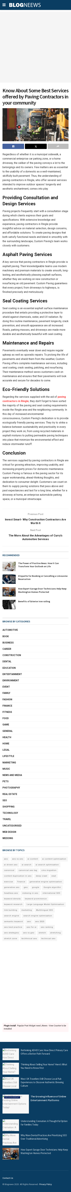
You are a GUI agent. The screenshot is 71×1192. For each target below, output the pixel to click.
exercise (8, 882)
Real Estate (9, 794)
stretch (42, 933)
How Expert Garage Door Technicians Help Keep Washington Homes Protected (42, 590)
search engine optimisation (37, 916)
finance (21, 882)
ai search (26, 865)
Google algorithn (52, 887)
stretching (55, 933)
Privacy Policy (45, 1184)
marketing (26, 910)
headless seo (11, 893)
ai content (33, 859)
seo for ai (31, 927)
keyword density (12, 899)
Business (8, 642)
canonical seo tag (28, 870)
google (35, 887)
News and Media (12, 775)
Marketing (9, 762)
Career (6, 649)
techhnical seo (29, 938)
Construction (11, 655)
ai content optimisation (54, 859)
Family (6, 693)
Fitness (7, 712)
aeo (6, 859)
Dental (6, 661)
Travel (6, 819)
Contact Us (7, 1178)
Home (5, 743)
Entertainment (12, 674)
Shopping (8, 806)
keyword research (13, 904)
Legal (6, 750)
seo (29, 921)
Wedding (7, 838)
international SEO (51, 893)
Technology (10, 813)
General (7, 731)
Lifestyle (8, 756)
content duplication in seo (18, 876)
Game (5, 724)
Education (9, 668)
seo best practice (13, 927)
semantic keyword (13, 921)
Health (6, 737)
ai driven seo (11, 865)
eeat (54, 876)
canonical (9, 870)
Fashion (7, 699)
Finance (7, 705)
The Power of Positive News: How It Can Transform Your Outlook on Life (38, 565)
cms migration (48, 870)
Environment (10, 680)
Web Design (9, 832)
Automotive (10, 630)
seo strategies (11, 933)
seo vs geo (28, 933)
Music (6, 769)
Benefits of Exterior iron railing (34, 601)
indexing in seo (30, 893)
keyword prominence (36, 899)
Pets (5, 781)
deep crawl (41, 876)
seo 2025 (39, 921)
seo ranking (47, 927)
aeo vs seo (17, 859)
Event (6, 686)
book (5, 636)
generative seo (11, 887)
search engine (11, 916)
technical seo (48, 938)
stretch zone (10, 938)
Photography (11, 787)
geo (26, 887)
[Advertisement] (35, 47)
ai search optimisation (47, 865)
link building (10, 910)
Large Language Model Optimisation (45, 904)
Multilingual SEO (44, 910)
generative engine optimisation (46, 882)
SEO (4, 800)
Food (5, 718)
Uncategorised (12, 825)
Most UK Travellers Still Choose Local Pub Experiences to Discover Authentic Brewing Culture (42, 1082)
